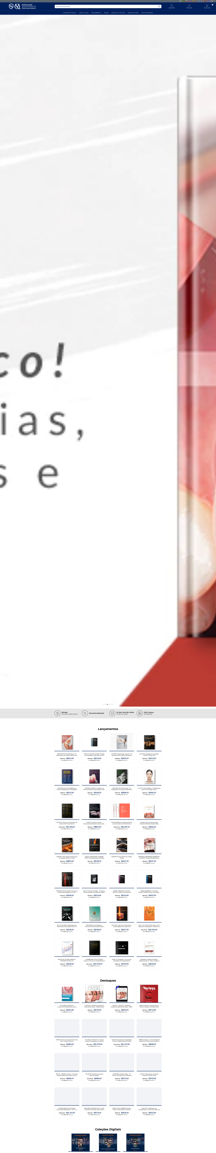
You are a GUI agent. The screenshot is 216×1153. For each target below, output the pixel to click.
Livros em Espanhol (147, 12)
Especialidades (96, 12)
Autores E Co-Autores (118, 12)
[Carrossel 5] (108, 361)
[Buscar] (159, 6)
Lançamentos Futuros (69, 12)
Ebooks (106, 12)
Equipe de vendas (133, 12)
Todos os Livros (84, 12)
